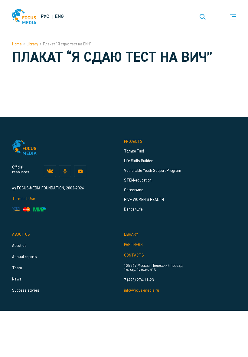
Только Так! (134, 151)
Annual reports (24, 257)
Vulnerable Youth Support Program (152, 171)
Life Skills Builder (138, 161)
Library (32, 44)
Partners (133, 245)
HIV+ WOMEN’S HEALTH (144, 200)
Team (17, 268)
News (16, 279)
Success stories (25, 291)
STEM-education (138, 180)
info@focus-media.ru (141, 291)
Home (17, 44)
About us (21, 235)
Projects (133, 142)
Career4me (133, 190)
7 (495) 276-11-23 (139, 280)
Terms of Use (23, 199)
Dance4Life (133, 209)
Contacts (134, 255)
